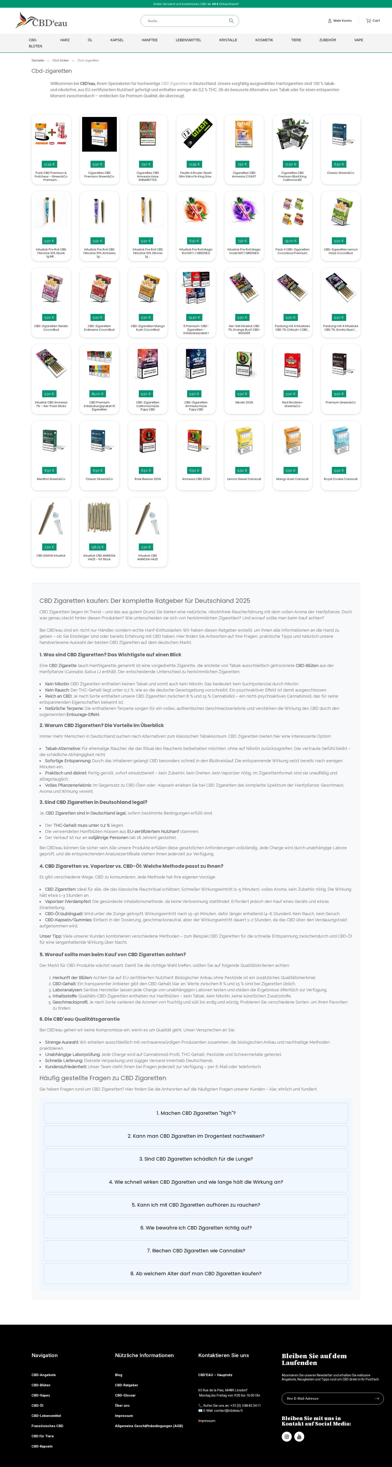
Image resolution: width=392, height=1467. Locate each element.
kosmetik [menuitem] (264, 40)
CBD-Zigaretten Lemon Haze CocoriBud (341, 251)
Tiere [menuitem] (296, 40)
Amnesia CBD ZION (196, 479)
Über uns (122, 1406)
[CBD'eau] (41, 21)
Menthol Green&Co (51, 479)
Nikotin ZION (244, 402)
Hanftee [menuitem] (150, 40)
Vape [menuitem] (358, 40)
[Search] (231, 20)
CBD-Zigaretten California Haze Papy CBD (147, 406)
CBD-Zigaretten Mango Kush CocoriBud (148, 328)
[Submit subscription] (377, 1398)
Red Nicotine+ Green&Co (292, 404)
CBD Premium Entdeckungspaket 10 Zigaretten (99, 406)
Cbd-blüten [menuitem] (35, 43)
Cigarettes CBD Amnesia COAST (244, 174)
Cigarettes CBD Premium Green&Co (99, 174)
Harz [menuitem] (65, 40)
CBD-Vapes (41, 1395)
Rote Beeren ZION (148, 479)
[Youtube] (299, 1437)
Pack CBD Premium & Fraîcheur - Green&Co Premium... (51, 176)
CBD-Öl (37, 1406)
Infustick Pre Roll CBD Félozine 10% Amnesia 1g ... (99, 253)
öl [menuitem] (90, 40)
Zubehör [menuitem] (327, 40)
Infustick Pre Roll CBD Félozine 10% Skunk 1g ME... (51, 253)
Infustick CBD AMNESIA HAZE (147, 557)
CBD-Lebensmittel (46, 1416)
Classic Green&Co (341, 173)
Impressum (124, 1416)
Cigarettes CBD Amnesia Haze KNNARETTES (148, 176)
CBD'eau (87, 83)
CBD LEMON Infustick (51, 555)
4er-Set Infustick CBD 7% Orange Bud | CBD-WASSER (244, 329)
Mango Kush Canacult (293, 479)
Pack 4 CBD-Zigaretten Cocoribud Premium (292, 251)
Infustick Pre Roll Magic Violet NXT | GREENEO (244, 251)
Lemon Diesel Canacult (244, 479)
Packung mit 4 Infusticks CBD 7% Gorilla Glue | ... (340, 328)
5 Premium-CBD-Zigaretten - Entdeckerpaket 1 (195, 329)
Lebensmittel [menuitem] (188, 40)
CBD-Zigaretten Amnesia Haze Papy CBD (196, 406)
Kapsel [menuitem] (117, 40)
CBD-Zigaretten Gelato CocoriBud (51, 328)
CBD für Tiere (43, 1436)
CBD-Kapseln (42, 1446)
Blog (118, 1375)
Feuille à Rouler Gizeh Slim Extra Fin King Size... (196, 174)
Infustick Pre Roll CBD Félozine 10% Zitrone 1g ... (148, 253)
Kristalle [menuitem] (228, 40)
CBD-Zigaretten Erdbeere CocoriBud (99, 328)
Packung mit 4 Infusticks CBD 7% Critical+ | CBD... (292, 328)
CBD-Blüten (41, 1385)
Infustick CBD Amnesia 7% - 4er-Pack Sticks (51, 404)
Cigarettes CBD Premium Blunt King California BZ (293, 176)
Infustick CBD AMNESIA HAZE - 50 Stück (99, 557)
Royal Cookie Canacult (341, 479)
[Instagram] (287, 1437)
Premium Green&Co (341, 402)
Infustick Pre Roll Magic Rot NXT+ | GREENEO (196, 251)
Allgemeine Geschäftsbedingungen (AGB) (149, 1426)
